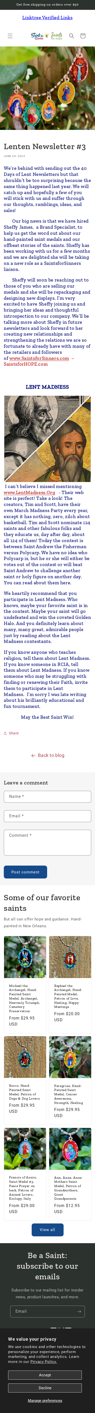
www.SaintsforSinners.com (39, 358)
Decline (45, 1388)
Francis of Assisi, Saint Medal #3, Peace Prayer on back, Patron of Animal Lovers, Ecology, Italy (23, 1187)
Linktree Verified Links (47, 17)
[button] (10, 35)
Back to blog (51, 755)
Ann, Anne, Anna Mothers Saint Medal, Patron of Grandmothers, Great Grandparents (68, 1187)
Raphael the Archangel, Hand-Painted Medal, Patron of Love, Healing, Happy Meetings (68, 996)
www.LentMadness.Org (29, 492)
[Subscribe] (79, 1311)
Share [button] (14, 733)
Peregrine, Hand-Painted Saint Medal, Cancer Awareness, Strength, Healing (68, 1094)
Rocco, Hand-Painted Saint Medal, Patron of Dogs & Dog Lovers (24, 1092)
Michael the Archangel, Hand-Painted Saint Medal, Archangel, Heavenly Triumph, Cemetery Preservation (24, 998)
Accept (45, 1375)
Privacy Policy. (43, 1361)
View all (47, 1229)
